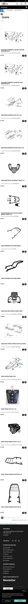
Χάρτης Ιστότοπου (7, 569)
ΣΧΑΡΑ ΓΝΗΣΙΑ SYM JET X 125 (8, 409)
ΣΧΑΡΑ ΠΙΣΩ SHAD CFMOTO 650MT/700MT (11, 311)
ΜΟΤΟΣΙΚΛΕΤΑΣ (18, 10)
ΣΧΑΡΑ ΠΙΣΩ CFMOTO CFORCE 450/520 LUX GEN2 (13, 343)
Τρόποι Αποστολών (7, 556)
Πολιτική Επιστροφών (8, 550)
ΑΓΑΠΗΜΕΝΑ (21, 4)
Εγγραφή (8, 588)
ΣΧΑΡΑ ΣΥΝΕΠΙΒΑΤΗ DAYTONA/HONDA (11, 245)
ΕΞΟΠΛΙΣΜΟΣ (10, 10)
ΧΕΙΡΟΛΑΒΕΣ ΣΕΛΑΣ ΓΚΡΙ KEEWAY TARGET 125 (12, 180)
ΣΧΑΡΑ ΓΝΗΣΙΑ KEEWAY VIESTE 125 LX (11, 441)
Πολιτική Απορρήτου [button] (6, 596)
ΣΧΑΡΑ (3, 11)
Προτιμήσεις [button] (8, 600)
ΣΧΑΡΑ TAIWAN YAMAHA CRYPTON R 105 (11, 474)
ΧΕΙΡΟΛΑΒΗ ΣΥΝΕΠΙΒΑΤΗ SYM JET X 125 (11, 115)
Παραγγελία (6, 573)
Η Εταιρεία (5, 554)
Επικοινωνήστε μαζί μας (8, 567)
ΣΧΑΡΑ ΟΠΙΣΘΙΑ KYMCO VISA (8, 376)
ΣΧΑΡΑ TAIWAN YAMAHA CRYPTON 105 (11, 507)
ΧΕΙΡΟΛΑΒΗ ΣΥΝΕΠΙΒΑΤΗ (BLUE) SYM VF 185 (12, 147)
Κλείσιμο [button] (24, 590)
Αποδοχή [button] (20, 600)
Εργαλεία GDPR (6, 547)
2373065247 (5, 535)
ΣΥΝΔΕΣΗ (17, 4)
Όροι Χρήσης (6, 560)
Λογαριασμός (6, 571)
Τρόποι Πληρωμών (7, 552)
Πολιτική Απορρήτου (8, 558)
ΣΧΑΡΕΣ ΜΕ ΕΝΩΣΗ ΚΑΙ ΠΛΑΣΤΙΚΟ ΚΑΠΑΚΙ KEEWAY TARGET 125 (11, 213)
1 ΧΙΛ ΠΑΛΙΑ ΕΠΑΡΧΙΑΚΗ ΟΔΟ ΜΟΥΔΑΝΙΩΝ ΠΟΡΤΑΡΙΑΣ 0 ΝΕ (13, 532)
